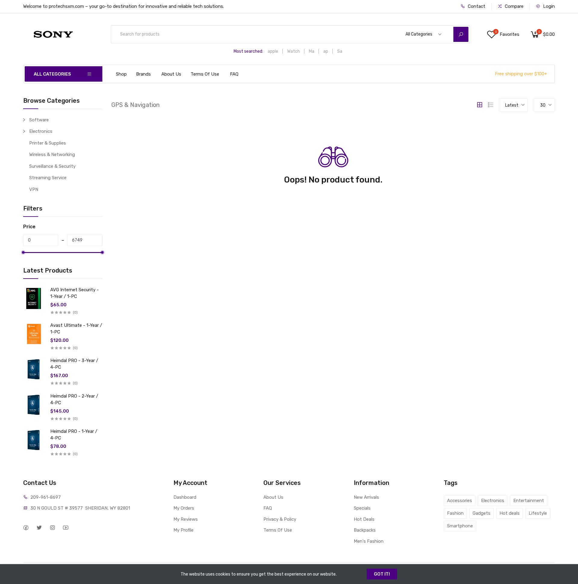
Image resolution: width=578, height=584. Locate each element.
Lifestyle (538, 513)
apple (273, 51)
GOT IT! (382, 574)
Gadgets (481, 513)
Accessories (459, 500)
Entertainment (528, 500)
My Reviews (185, 519)
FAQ (234, 74)
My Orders (183, 508)
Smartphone (460, 526)
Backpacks (365, 530)
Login (548, 6)
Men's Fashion (369, 541)
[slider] (23, 252)
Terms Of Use (205, 74)
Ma (311, 51)
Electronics (40, 131)
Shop (121, 74)
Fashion (455, 513)
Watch (293, 51)
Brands (143, 74)
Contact (476, 6)
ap (325, 51)
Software (39, 120)
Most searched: (248, 51)
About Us (171, 74)
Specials (362, 508)
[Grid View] (479, 104)
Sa (339, 51)
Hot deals (509, 513)
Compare (514, 6)
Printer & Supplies (47, 143)
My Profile (183, 530)
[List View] (490, 104)
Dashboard (184, 497)
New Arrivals (366, 497)
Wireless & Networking (52, 154)
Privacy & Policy (279, 519)
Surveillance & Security (52, 166)
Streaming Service (48, 177)
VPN (33, 189)
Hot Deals (364, 519)
